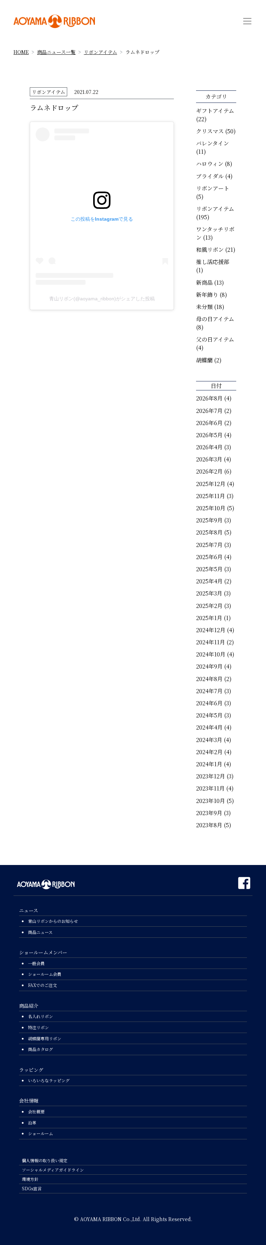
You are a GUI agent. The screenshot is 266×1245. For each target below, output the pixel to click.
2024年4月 (209, 727)
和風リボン (210, 250)
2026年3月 (209, 459)
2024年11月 (210, 642)
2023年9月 (209, 813)
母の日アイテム (215, 319)
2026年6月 (209, 423)
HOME (21, 51)
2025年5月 (209, 569)
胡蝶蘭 (204, 360)
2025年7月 (209, 545)
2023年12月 (210, 776)
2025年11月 (210, 496)
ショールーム (40, 1133)
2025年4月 (209, 581)
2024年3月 (209, 740)
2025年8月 (209, 532)
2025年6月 (209, 557)
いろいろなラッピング (49, 1080)
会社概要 (36, 1111)
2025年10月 (210, 508)
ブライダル (210, 176)
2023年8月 (209, 825)
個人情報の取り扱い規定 (45, 1160)
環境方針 (30, 1179)
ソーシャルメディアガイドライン (53, 1170)
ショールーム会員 (44, 974)
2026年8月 (209, 398)
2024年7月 (209, 691)
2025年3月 (209, 593)
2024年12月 (210, 630)
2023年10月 (210, 801)
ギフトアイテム (215, 111)
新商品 (204, 282)
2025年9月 (209, 520)
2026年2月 (209, 471)
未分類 (204, 307)
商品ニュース (40, 932)
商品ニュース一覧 (56, 51)
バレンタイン (212, 143)
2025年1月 (209, 618)
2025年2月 (209, 606)
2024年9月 (209, 666)
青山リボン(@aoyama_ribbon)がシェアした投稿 (102, 298)
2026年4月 (209, 447)
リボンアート (212, 188)
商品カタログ (40, 1049)
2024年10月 (210, 654)
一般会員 (36, 963)
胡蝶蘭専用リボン (44, 1038)
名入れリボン (40, 1016)
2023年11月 (210, 788)
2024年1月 (209, 764)
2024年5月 (209, 715)
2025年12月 (210, 484)
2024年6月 (209, 703)
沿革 (32, 1122)
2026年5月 (209, 435)
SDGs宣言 (32, 1188)
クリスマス (210, 131)
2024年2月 (209, 752)
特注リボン (38, 1027)
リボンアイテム (100, 51)
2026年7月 (209, 411)
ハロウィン (209, 164)
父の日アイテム (215, 339)
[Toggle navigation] (247, 21)
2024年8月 (209, 679)
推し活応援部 (212, 262)
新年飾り (207, 295)
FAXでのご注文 (42, 985)
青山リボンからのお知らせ (53, 921)
